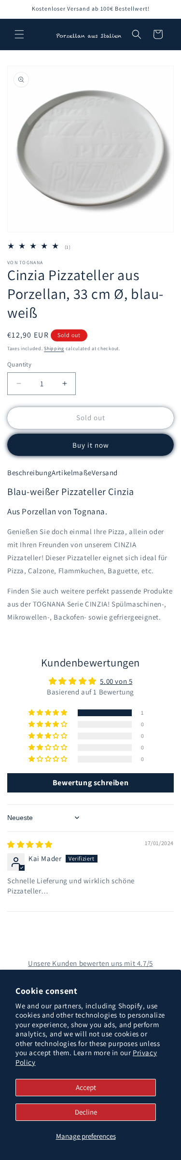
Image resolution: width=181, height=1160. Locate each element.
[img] (30, 844)
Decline (86, 1112)
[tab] (29, 473)
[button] (19, 34)
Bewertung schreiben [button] (90, 783)
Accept (86, 1087)
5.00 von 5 (116, 681)
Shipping (54, 348)
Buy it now (90, 445)
